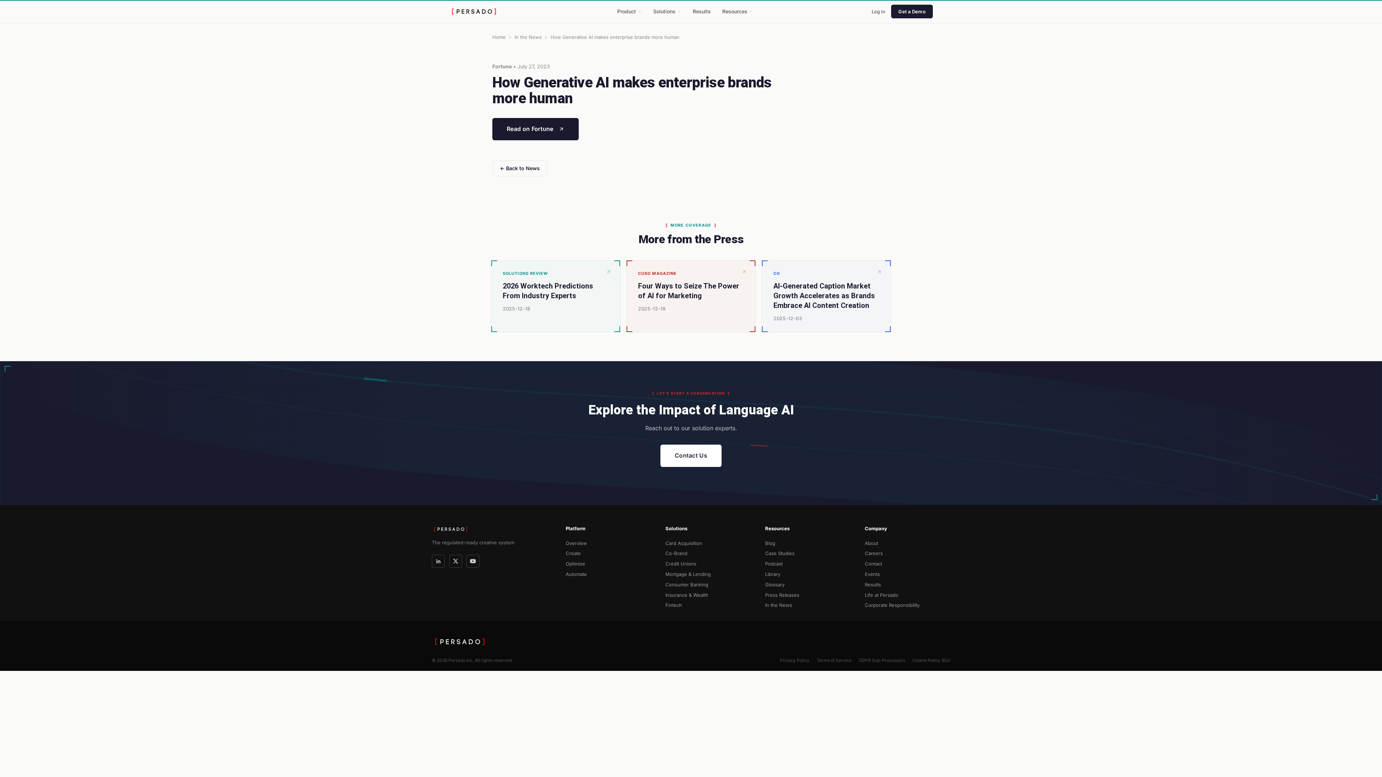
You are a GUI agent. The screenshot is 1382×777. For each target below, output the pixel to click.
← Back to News (520, 168)
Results (702, 11)
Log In (878, 11)
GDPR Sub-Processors (882, 660)
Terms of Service (834, 660)
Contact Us (691, 455)
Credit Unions (680, 564)
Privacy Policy (794, 660)
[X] (455, 561)
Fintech (673, 605)
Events (872, 574)
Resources (735, 11)
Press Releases (782, 595)
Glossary (775, 584)
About (871, 543)
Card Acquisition (683, 543)
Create (573, 553)
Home (499, 37)
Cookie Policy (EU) (931, 660)
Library (772, 574)
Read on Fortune (530, 128)
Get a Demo (912, 11)
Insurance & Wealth (686, 595)
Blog (770, 543)
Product (626, 11)
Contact (873, 564)
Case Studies (780, 553)
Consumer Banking (686, 584)
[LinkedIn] (438, 561)
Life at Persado (881, 595)
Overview (576, 543)
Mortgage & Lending (688, 574)
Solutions (664, 11)
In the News (528, 37)
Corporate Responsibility (892, 605)
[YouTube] (472, 561)
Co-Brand (676, 553)
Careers (874, 553)
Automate (576, 574)
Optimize (575, 564)
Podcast (774, 564)
